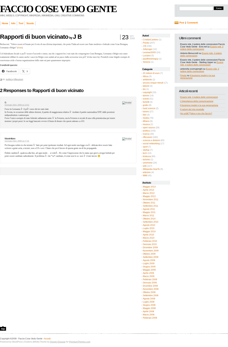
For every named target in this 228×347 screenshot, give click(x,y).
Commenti (192, 22)
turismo (146, 159)
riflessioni (147, 137)
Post (181, 22)
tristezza (147, 156)
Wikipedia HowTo (151, 169)
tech (145, 153)
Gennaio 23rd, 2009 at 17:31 (17, 141)
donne (146, 95)
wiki (145, 166)
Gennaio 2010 (150, 244)
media (146, 118)
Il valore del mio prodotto (192, 109)
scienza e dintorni (151, 140)
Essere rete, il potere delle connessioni (201, 47)
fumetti (146, 102)
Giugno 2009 (149, 266)
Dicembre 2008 (150, 286)
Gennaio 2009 (150, 282)
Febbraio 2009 (150, 279)
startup (146, 150)
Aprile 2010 (148, 234)
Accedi (47, 338)
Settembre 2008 (150, 295)
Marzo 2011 (148, 215)
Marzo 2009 (148, 276)
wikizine (147, 172)
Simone (146, 62)
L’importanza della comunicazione (196, 101)
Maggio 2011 (149, 212)
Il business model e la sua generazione (199, 105)
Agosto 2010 (149, 225)
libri (144, 115)
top (3, 328)
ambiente (147, 79)
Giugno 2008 (149, 305)
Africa (145, 76)
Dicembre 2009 (150, 247)
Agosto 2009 (149, 260)
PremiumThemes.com (79, 342)
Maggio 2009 (149, 270)
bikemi (146, 86)
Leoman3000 (149, 52)
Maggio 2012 (149, 196)
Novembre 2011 (150, 199)
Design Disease (58, 342)
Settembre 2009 (150, 257)
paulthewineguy (150, 59)
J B (144, 46)
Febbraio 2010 (150, 241)
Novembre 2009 (151, 250)
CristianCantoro (150, 39)
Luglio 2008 (148, 302)
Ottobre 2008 (149, 292)
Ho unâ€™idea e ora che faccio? (196, 113)
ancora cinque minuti (153, 83)
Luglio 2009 (148, 263)
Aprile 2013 (148, 190)
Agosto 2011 (149, 209)
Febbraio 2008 (150, 318)
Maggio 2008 (149, 308)
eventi (146, 99)
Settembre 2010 (150, 222)
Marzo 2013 (148, 193)
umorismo (147, 163)
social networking (151, 143)
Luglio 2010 (148, 228)
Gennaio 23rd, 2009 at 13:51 (17, 105)
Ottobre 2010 (149, 218)
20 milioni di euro (151, 73)
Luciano (147, 55)
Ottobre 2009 (149, 254)
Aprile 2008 (148, 311)
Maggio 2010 (149, 231)
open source (149, 127)
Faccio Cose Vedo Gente (58, 9)
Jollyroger (147, 49)
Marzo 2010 (148, 238)
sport (145, 147)
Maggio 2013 (149, 186)
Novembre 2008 (151, 289)
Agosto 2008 (149, 298)
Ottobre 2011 (149, 202)
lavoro (146, 111)
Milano (146, 121)
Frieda (146, 43)
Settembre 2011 (150, 206)
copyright (147, 92)
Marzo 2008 (148, 314)
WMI (145, 175)
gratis (145, 105)
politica (146, 131)
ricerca (146, 134)
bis (144, 89)
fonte (20, 47)
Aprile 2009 (148, 273)
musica (146, 124)
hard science (149, 108)
